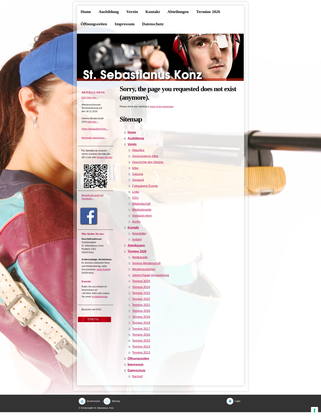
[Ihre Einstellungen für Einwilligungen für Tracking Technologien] (314, 410)
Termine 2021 (141, 305)
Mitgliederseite (141, 209)
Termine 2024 (141, 287)
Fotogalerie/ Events (145, 185)
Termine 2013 (141, 352)
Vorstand (138, 180)
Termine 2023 (141, 293)
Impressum (135, 364)
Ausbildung (136, 138)
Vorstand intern (142, 215)
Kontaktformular (100, 296)
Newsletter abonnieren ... (94, 138)
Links (135, 191)
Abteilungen (136, 245)
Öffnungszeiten (138, 358)
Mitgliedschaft (141, 203)
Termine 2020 (141, 310)
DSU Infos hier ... (90, 97)
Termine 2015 (141, 340)
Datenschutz (136, 370)
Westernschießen (143, 269)
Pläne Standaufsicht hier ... (95, 129)
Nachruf (137, 376)
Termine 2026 (137, 251)
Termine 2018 (141, 322)
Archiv (136, 221)
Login (237, 401)
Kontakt (133, 227)
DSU (135, 197)
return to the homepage (162, 106)
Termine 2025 (141, 281)
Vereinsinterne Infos (145, 156)
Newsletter (139, 233)
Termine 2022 (141, 299)
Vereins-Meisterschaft (146, 263)
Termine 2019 (141, 316)
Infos (135, 168)
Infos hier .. (92, 122)
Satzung (137, 174)
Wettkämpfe (140, 257)
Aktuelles (138, 150)
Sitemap (116, 401)
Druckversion (93, 401)
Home (132, 132)
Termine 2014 (141, 346)
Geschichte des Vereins (147, 162)
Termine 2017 (141, 328)
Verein (132, 144)
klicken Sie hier (104, 157)
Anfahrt (137, 239)
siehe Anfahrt (103, 269)
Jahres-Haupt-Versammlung (150, 275)
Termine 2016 (141, 334)
